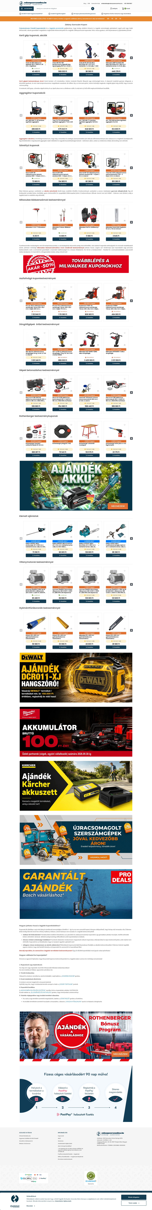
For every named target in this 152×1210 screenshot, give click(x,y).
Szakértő (53, 13)
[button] (131, 57)
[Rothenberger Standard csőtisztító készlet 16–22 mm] (36, 431)
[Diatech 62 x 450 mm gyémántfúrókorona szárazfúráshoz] (36, 623)
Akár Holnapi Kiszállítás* (65, 1146)
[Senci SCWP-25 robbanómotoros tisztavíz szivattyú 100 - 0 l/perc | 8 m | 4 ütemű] (89, 160)
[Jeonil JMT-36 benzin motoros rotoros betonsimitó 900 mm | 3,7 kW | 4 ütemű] (89, 385)
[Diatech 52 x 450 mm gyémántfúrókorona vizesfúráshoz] (116, 623)
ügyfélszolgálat (61, 13)
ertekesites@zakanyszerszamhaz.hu (111, 3)
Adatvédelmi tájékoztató (65, 1143)
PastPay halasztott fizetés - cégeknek (68, 1154)
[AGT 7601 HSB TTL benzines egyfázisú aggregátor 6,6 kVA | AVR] (89, 108)
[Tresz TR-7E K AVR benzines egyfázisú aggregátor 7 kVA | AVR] (63, 108)
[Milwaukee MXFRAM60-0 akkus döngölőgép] (116, 339)
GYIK (89, 3)
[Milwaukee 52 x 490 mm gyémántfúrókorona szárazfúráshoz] (89, 623)
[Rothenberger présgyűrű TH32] (63, 431)
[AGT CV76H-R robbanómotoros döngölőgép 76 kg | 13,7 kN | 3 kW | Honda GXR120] (63, 339)
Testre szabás (133, 1203)
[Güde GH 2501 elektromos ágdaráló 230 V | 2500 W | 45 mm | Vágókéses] (36, 50)
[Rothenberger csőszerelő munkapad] (89, 431)
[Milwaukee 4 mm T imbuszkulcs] (36, 215)
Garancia (60, 1141)
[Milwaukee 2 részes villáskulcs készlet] (63, 215)
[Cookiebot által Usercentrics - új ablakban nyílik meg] (15, 1206)
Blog (85, 3)
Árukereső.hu (91, 1183)
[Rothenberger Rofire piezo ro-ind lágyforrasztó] (116, 431)
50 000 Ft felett (26, 13)
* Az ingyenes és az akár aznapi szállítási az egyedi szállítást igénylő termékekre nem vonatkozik (70, 1150)
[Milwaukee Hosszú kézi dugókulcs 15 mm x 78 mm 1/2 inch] (116, 215)
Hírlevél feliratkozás (25, 1136)
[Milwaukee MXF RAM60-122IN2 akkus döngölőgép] (89, 339)
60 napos (76, 13)
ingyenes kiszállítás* (37, 13)
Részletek (30, 1206)
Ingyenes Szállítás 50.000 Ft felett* (28, 1138)
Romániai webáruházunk (65, 1159)
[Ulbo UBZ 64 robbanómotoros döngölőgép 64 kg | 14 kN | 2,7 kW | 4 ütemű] (36, 339)
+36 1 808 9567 (128, 3)
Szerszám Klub (95, 3)
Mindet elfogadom (133, 1197)
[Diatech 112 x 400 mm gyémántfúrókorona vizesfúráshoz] (63, 623)
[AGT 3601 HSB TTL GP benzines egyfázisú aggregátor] (36, 108)
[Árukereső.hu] (90, 1175)
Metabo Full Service (24, 1143)
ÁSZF (59, 1138)
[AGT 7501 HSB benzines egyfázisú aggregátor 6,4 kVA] (116, 108)
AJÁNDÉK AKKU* (36, 541)
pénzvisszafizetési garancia (87, 13)
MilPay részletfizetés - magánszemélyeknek (70, 1156)
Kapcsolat (61, 1136)
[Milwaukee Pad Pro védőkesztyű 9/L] (89, 215)
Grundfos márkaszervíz (26, 1141)
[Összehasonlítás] (44, 56)
